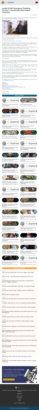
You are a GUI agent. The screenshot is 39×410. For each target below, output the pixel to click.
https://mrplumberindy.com (17, 40)
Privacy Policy (19, 397)
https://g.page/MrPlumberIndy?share (8, 80)
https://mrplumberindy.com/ (9, 89)
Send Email (6, 84)
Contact (19, 400)
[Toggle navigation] (37, 2)
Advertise (19, 399)
